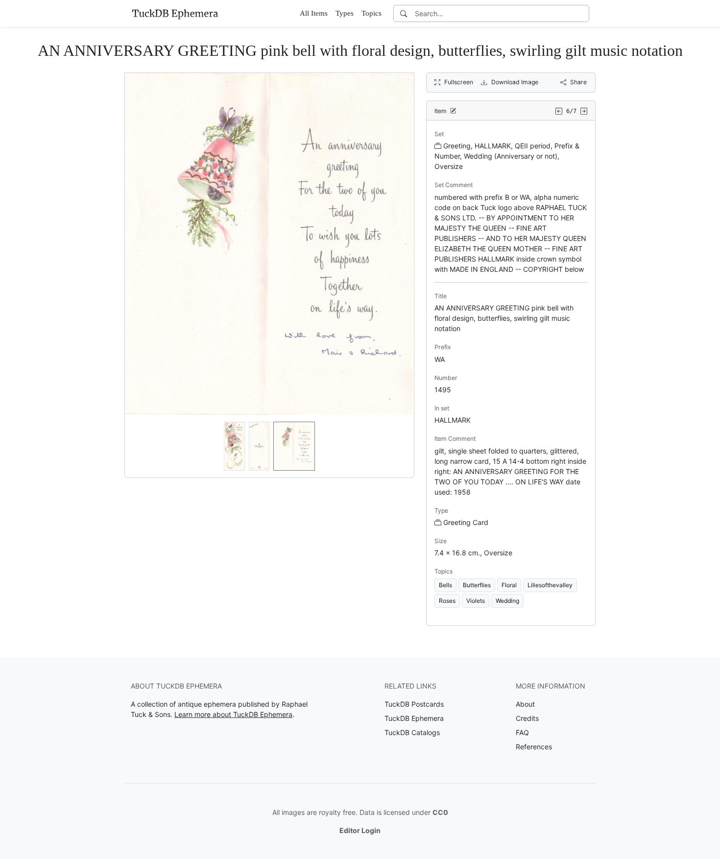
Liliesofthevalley (550, 585)
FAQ (522, 732)
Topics (371, 13)
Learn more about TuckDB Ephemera (233, 714)
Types (345, 13)
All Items (314, 13)
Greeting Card (465, 522)
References (534, 746)
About (525, 704)
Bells (445, 585)
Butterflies (477, 585)
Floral (509, 585)
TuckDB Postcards (414, 704)
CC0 (440, 812)
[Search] (403, 13)
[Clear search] (582, 13)
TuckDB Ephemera (414, 718)
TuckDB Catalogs (412, 732)
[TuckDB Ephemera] (175, 13)
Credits (527, 718)
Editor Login (360, 830)
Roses (447, 600)
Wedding (507, 600)
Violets (475, 600)
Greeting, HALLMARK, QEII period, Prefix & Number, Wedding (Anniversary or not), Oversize (506, 156)
